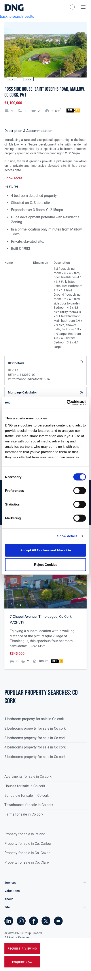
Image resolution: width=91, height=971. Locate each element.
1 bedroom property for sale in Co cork (34, 719)
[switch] (79, 490)
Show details (67, 536)
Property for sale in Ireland (24, 834)
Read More (37, 646)
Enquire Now (22, 962)
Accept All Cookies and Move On (45, 550)
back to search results (17, 16)
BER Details (16, 363)
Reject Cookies (45, 564)
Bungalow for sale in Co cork (26, 795)
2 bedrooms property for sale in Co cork (35, 728)
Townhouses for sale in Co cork (28, 805)
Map (28, 79)
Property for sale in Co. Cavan (27, 853)
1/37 (12, 79)
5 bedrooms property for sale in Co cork (35, 757)
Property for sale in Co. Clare (26, 862)
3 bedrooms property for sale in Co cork (35, 738)
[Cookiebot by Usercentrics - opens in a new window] (66, 402)
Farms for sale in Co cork (23, 814)
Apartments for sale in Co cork (27, 776)
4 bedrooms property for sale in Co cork (35, 747)
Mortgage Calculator (22, 392)
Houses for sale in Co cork (24, 786)
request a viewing (22, 948)
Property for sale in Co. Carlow (27, 843)
